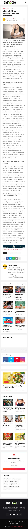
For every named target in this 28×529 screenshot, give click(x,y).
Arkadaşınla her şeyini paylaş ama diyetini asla (7, 311)
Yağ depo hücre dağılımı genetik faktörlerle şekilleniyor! (7, 327)
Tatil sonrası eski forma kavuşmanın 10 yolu (20, 311)
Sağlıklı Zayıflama (16, 253)
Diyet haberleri (16, 479)
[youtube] (14, 514)
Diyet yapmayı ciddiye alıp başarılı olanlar (12, 387)
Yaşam (5, 486)
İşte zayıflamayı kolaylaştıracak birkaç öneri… (19, 296)
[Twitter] (10, 258)
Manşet (11, 8)
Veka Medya (12, 265)
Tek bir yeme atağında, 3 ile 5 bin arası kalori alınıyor (19, 426)
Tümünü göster (21, 284)
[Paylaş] (24, 19)
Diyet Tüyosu (7, 479)
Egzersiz (6, 481)
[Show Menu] (2, 2)
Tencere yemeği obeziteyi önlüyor (7, 295)
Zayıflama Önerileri (14, 486)
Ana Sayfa (5, 8)
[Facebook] (7, 258)
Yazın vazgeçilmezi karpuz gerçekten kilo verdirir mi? (8, 443)
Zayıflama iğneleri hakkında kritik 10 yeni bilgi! (20, 327)
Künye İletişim (14, 523)
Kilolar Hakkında (14, 481)
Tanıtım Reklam (13, 522)
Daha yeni (4, 350)
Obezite (6, 484)
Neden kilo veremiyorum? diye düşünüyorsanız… (20, 408)
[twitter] (10, 514)
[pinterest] (20, 514)
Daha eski (23, 350)
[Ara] (26, 2)
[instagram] (17, 514)
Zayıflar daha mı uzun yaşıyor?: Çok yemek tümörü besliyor (8, 409)
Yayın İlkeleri (22, 522)
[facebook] (7, 514)
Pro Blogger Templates (17, 526)
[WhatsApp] (13, 258)
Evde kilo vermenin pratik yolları (8, 424)
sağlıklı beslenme (8, 489)
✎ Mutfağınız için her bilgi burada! (12, 249)
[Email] (16, 258)
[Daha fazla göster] (19, 258)
